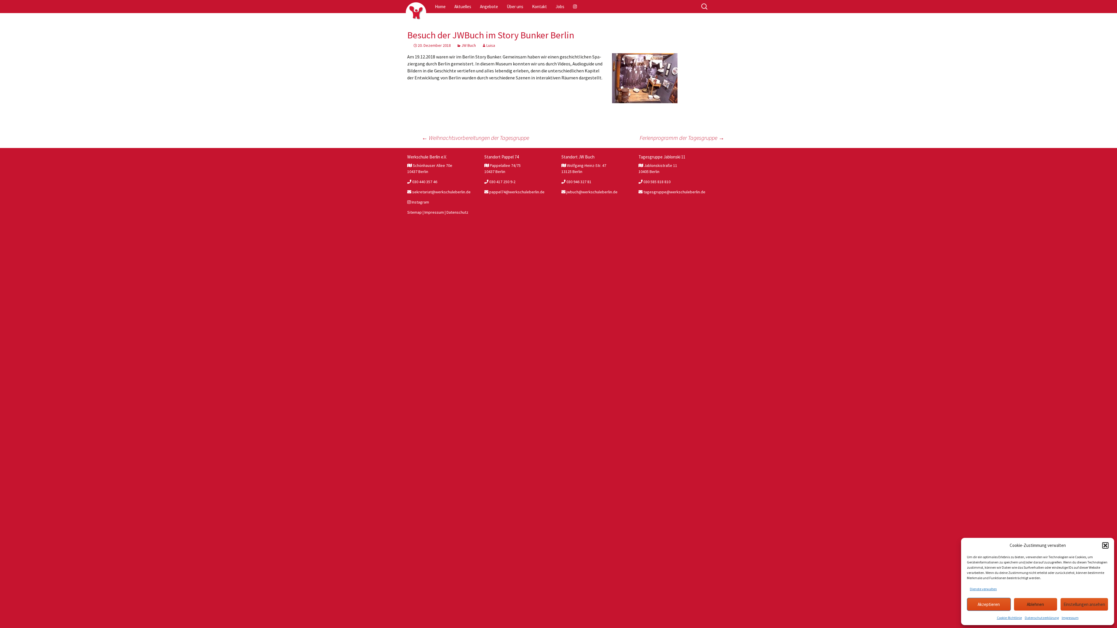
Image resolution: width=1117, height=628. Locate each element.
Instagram (420, 202)
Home (440, 6)
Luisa (490, 45)
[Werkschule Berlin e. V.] (416, 12)
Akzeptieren (989, 604)
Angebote (489, 6)
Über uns (515, 6)
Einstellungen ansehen (1084, 604)
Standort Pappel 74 (501, 157)
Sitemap (414, 212)
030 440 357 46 (424, 181)
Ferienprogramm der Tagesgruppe (682, 137)
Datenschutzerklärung (1042, 617)
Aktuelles (462, 6)
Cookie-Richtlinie (1009, 617)
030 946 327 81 (578, 181)
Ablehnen (1035, 604)
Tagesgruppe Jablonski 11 (661, 157)
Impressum (1070, 617)
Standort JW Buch (578, 157)
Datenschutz (457, 212)
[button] (1105, 545)
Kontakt (539, 6)
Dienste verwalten (983, 589)
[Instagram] (575, 6)
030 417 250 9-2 (501, 181)
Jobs (560, 6)
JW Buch (468, 45)
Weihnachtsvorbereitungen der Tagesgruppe (475, 137)
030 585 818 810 (656, 181)
